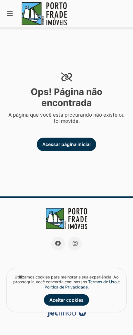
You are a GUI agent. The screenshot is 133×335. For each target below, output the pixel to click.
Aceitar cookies (66, 300)
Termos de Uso (102, 281)
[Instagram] (75, 243)
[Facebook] (58, 243)
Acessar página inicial (66, 144)
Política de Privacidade (66, 287)
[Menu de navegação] (10, 13)
